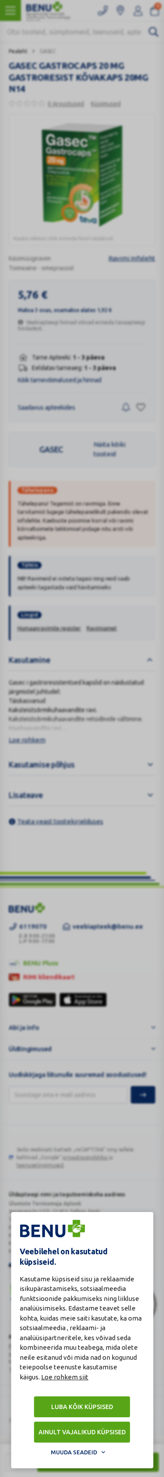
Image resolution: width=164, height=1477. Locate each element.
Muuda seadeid (74, 1452)
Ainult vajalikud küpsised (82, 1432)
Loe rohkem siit (64, 1377)
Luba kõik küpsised (82, 1406)
